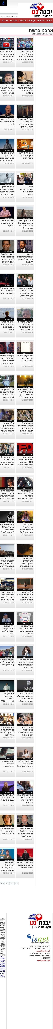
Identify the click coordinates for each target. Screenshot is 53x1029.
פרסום (2, 975)
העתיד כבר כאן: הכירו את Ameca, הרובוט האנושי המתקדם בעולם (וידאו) (25, 698)
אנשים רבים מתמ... (7, 834)
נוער (3, 941)
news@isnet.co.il (43, 951)
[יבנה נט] (33, 929)
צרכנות (13, 20)
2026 (17, 883)
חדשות (40, 20)
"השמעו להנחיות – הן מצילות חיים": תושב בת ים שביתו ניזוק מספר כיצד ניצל (25, 327)
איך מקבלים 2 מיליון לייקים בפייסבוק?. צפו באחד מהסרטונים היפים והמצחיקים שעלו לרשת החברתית (25, 59)
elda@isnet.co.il (43, 961)
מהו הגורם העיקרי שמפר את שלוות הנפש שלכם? (25, 865)
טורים (5, 20)
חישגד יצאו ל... (9, 766)
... (13, 127)
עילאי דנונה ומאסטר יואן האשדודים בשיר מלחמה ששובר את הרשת (7, 428)
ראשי (49, 20)
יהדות (3, 950)
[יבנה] (35, 18)
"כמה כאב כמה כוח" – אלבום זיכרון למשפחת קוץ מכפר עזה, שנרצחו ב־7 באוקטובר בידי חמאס (26, 295)
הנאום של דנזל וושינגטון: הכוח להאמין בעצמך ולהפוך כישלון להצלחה (7, 259)
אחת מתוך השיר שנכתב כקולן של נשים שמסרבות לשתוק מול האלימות (25, 225)
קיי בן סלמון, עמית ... (7, 665)
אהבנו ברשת (38, 34)
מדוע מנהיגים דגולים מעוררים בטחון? (7, 223)
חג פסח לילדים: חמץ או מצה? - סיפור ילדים (26, 155)
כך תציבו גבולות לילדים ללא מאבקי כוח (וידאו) (25, 763)
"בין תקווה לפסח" (25, 355)
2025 (12, 883)
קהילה (32, 20)
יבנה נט (49, 34)
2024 (7, 883)
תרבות (23, 20)
